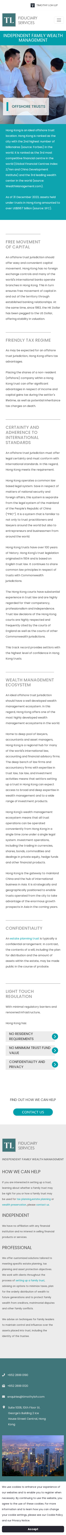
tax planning (24, 1199)
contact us (42, 1204)
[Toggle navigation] (59, 20)
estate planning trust (24, 939)
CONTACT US (33, 1112)
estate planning (41, 1199)
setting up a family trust (30, 1280)
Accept (33, 1529)
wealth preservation (14, 1204)
